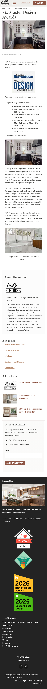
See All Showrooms (10, 646)
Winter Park (7, 625)
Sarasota (6, 643)
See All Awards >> (11, 618)
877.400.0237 (25, 3)
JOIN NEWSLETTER (14, 463)
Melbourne (7, 634)
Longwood (7, 628)
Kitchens (8, 356)
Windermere (7, 631)
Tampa (5, 640)
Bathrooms (9, 368)
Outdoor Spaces (12, 350)
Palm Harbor (7, 637)
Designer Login (20, 680)
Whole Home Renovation (15, 344)
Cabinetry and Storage (14, 362)
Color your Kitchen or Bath (30, 382)
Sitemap (31, 680)
